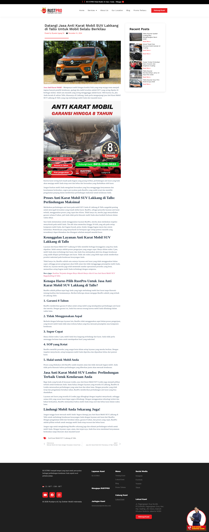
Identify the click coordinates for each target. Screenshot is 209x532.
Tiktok (138, 487)
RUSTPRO (96, 476)
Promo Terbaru (140, 10)
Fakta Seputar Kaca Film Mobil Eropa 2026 (151, 81)
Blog (128, 10)
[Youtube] (45, 495)
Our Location (117, 10)
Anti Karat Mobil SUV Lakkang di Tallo (62, 438)
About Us (104, 10)
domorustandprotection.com (101, 506)
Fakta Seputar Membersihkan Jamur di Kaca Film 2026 (151, 72)
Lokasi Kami (119, 479)
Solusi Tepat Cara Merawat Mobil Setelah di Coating (151, 46)
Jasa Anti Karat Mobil (53, 87)
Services (91, 10)
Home (81, 10)
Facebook (139, 480)
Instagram (139, 476)
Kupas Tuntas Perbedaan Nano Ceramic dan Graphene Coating (151, 64)
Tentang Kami (120, 476)
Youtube (138, 484)
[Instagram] (59, 495)
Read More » (147, 41)
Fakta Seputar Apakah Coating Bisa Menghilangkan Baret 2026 (150, 36)
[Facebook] (52, 495)
